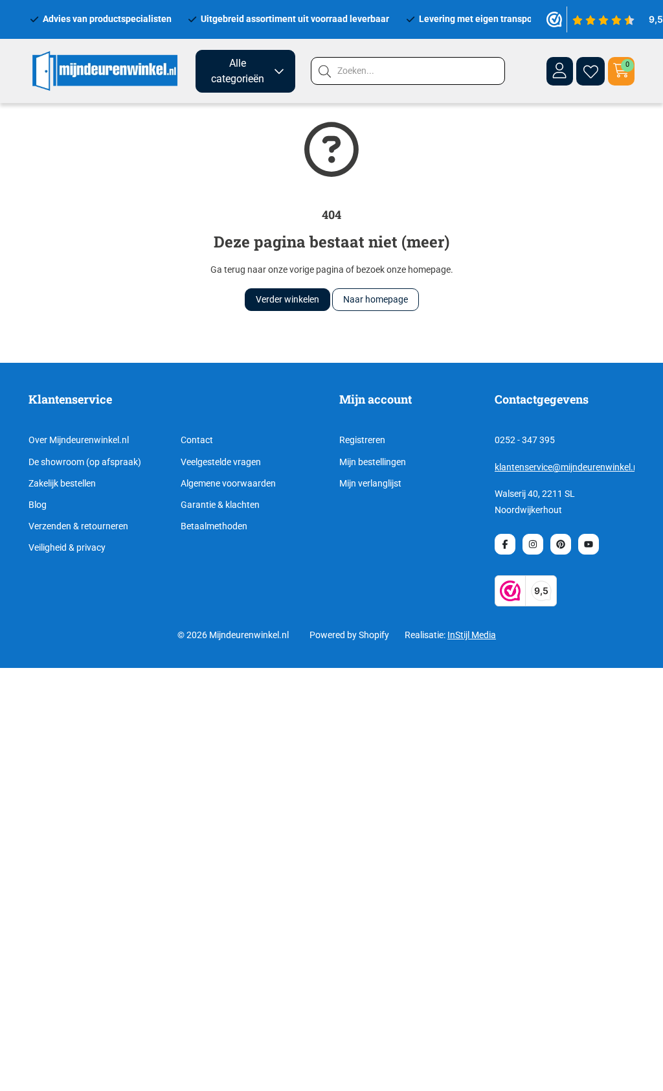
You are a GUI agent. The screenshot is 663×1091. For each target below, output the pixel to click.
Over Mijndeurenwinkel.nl (78, 440)
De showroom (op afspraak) (84, 462)
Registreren (362, 440)
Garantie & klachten (220, 505)
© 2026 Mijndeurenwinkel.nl (233, 635)
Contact (197, 440)
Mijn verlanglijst (370, 483)
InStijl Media (471, 635)
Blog (37, 505)
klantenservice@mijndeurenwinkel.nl (567, 467)
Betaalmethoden (214, 526)
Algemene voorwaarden (228, 483)
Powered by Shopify (349, 635)
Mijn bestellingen (372, 462)
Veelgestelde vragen (221, 462)
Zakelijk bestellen (62, 483)
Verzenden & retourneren (78, 526)
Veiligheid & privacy (67, 547)
